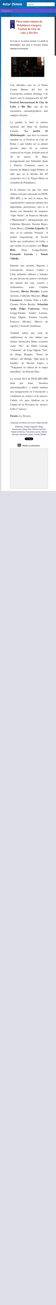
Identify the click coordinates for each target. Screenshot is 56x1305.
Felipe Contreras (18, 431)
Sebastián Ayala (26, 434)
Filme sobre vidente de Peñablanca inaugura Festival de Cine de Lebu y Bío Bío (29, 27)
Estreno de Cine (39, 429)
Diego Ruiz (26, 429)
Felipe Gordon (42, 422)
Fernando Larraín (33, 431)
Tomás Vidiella (40, 434)
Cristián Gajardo (30, 426)
